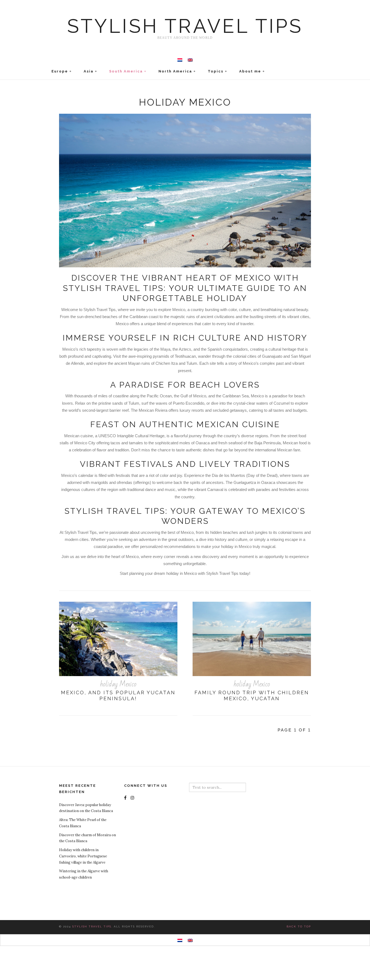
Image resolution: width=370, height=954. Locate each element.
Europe (59, 71)
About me (250, 71)
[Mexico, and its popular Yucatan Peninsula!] (118, 639)
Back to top (299, 926)
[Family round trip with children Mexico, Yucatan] (252, 639)
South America (126, 71)
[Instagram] (133, 797)
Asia (88, 71)
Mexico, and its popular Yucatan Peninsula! (118, 696)
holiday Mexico (118, 684)
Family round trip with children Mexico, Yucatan (251, 696)
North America (175, 71)
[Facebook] (126, 797)
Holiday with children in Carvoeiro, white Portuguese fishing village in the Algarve (83, 856)
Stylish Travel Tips (185, 25)
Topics (215, 71)
